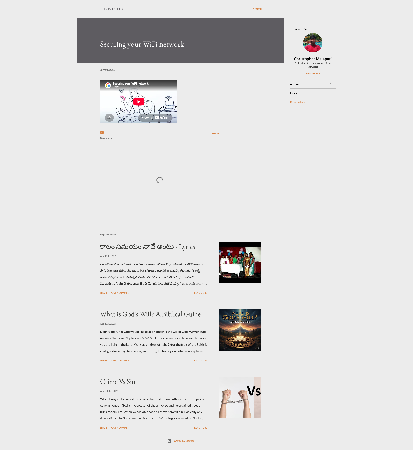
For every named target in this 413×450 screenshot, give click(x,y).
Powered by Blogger (182, 440)
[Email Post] (102, 133)
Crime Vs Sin (117, 381)
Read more (200, 292)
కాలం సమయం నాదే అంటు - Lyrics (147, 246)
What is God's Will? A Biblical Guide (150, 313)
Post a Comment (120, 292)
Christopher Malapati (313, 58)
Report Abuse (297, 101)
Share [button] (215, 133)
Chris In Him (112, 8)
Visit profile (312, 73)
